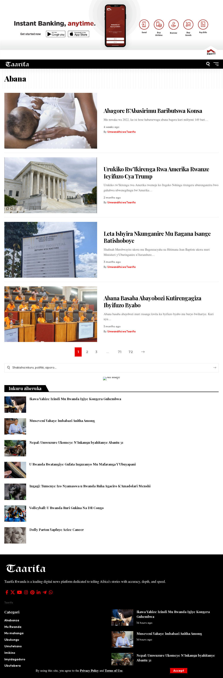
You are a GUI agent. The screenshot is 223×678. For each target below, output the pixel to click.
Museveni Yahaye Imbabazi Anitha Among (62, 420)
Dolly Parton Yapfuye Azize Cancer (57, 529)
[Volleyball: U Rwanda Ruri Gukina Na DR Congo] (15, 513)
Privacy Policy (89, 670)
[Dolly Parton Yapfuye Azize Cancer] (15, 535)
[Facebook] (6, 592)
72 (130, 352)
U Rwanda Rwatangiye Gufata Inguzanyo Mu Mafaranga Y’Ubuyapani (82, 464)
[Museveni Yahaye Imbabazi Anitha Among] (15, 426)
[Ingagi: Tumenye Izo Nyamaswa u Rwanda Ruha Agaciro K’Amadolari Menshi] (15, 492)
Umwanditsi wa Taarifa (121, 131)
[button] (178, 670)
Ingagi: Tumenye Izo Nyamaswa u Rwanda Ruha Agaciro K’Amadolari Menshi (89, 486)
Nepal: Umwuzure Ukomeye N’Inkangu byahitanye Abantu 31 (76, 442)
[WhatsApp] (51, 592)
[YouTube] (19, 592)
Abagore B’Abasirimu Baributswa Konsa (153, 110)
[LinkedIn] (38, 592)
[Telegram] (45, 592)
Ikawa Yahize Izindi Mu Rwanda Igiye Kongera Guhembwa (75, 399)
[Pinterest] (32, 592)
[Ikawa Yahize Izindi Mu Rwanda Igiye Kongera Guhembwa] (15, 404)
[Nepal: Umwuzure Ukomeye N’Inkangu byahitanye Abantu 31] (15, 448)
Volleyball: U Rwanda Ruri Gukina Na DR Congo (66, 508)
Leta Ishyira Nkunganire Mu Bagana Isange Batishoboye (157, 237)
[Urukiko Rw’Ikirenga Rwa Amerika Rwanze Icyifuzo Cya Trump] (50, 185)
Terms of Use (113, 670)
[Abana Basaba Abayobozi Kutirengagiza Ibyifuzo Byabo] (50, 314)
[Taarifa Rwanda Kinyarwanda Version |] (17, 64)
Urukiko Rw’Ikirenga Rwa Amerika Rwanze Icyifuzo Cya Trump (156, 172)
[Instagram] (26, 592)
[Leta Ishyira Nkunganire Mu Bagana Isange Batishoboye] (50, 250)
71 (119, 352)
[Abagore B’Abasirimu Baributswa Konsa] (50, 121)
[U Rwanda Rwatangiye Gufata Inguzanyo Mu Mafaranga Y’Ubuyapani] (15, 470)
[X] (12, 592)
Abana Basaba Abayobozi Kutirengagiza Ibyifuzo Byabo (152, 301)
